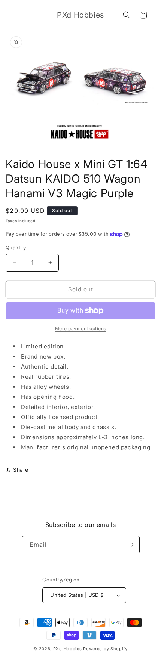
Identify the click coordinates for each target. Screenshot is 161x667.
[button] (15, 15)
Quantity (16, 248)
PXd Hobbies (67, 648)
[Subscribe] (131, 544)
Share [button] (20, 469)
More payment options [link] (80, 328)
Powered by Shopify (105, 648)
